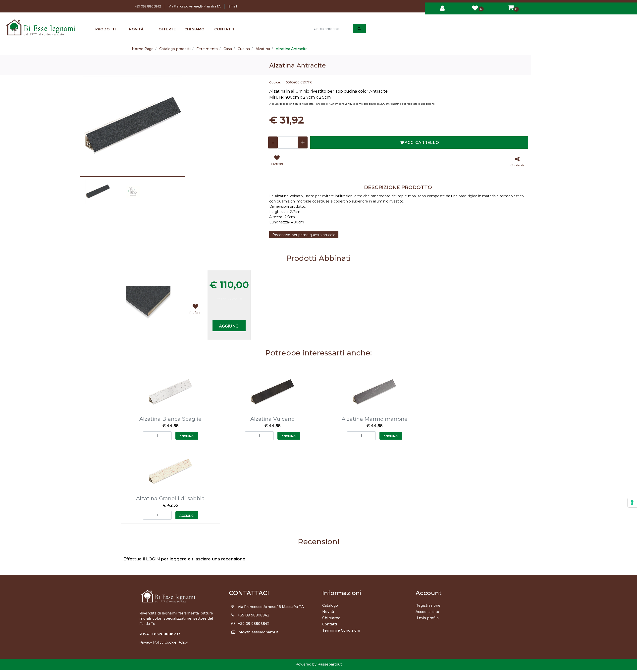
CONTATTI (224, 29)
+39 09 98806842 (253, 615)
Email (232, 6)
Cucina (244, 49)
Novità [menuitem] (328, 611)
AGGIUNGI (229, 326)
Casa (227, 49)
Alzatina (263, 49)
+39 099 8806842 (148, 6)
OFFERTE (167, 29)
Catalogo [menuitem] (330, 605)
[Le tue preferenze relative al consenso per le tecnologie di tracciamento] (632, 502)
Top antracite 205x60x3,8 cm (154, 273)
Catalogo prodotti (175, 49)
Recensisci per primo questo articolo (303, 235)
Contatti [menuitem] (329, 624)
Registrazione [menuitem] (428, 605)
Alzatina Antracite (292, 49)
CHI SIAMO (194, 29)
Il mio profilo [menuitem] (427, 618)
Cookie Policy (176, 642)
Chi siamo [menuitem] (331, 618)
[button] (359, 28)
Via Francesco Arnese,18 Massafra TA (195, 6)
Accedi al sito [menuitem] (427, 611)
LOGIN (153, 558)
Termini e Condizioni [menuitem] (341, 630)
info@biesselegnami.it (257, 632)
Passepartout (330, 664)
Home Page (143, 49)
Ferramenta (207, 49)
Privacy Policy (151, 642)
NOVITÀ (136, 29)
